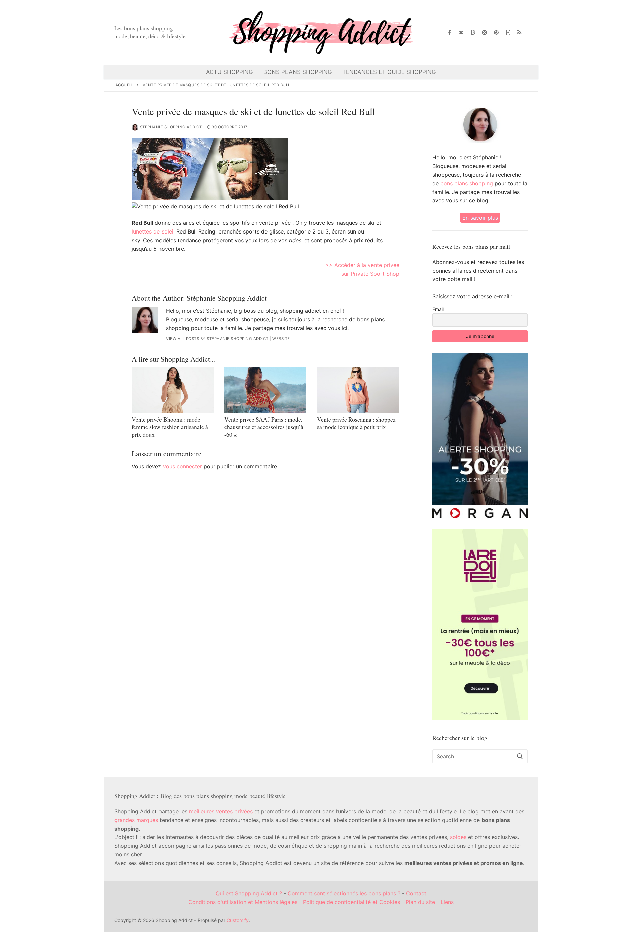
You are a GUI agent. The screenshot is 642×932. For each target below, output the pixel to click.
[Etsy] (508, 32)
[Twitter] (461, 32)
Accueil (124, 85)
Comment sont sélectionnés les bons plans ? (344, 893)
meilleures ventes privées (221, 811)
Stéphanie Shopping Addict (171, 127)
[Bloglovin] (473, 32)
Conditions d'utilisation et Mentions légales (242, 902)
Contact (416, 893)
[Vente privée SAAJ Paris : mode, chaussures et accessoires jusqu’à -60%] (265, 390)
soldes (458, 837)
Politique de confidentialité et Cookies (351, 902)
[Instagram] (485, 32)
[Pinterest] (496, 32)
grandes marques (136, 820)
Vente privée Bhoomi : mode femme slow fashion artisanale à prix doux (170, 427)
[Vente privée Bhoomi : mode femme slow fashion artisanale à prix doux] (173, 390)
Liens (447, 902)
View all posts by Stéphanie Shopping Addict (217, 338)
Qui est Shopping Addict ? (249, 893)
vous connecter (182, 466)
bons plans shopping (466, 183)
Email (438, 309)
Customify (238, 920)
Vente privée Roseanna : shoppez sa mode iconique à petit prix (356, 423)
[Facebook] (450, 32)
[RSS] (519, 32)
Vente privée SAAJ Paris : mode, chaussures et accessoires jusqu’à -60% (263, 427)
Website (281, 338)
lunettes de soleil (153, 231)
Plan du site (420, 902)
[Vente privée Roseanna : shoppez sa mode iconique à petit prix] (358, 390)
